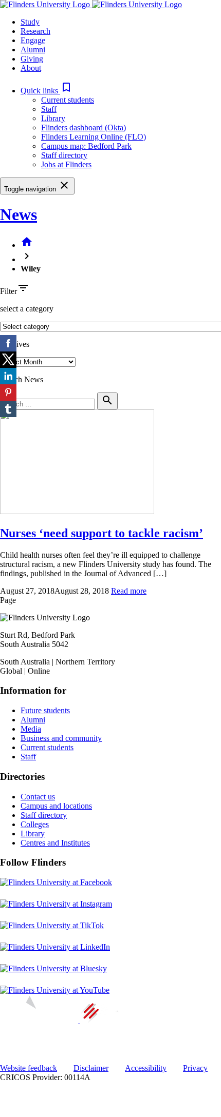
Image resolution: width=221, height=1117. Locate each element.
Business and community (61, 738)
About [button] (31, 68)
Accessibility (146, 1068)
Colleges (35, 824)
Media (31, 728)
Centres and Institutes (55, 842)
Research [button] (35, 31)
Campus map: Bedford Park (86, 146)
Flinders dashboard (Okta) (83, 127)
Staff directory (64, 155)
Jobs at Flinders (66, 164)
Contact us (38, 796)
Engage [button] (33, 40)
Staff (49, 109)
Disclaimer (90, 1068)
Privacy (195, 1068)
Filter (8, 291)
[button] (46, 90)
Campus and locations (56, 805)
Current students (67, 99)
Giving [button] (32, 58)
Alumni (33, 719)
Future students (45, 710)
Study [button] (30, 21)
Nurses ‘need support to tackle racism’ (101, 533)
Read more (128, 590)
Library (53, 118)
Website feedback (28, 1068)
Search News (21, 379)
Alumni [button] (33, 49)
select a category (26, 308)
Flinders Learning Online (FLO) (93, 136)
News (18, 214)
